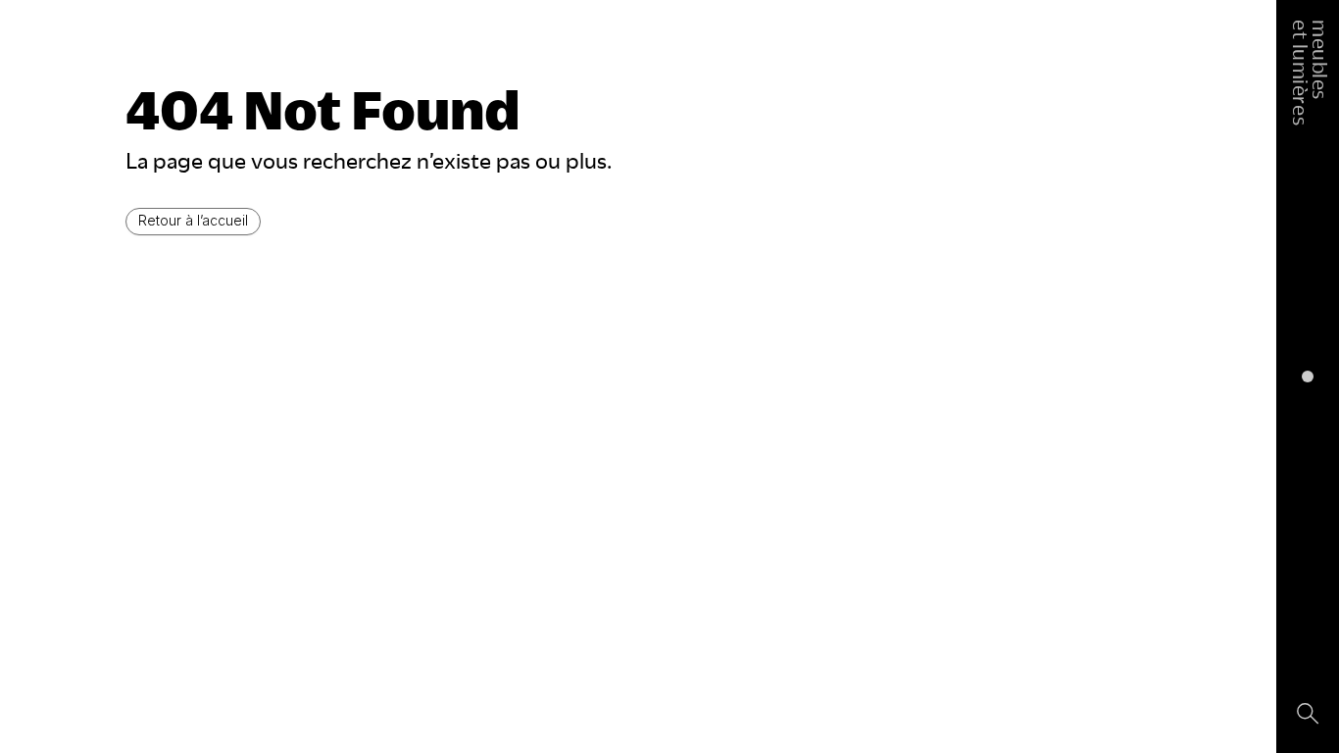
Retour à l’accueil (193, 220)
